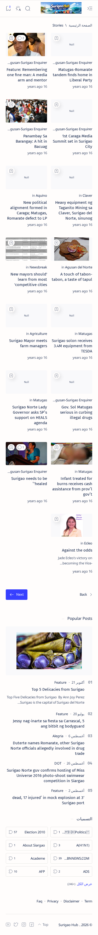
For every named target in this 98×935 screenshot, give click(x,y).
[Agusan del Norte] (78, 267)
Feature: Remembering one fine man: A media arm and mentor (27, 74)
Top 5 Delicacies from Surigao (58, 689)
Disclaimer (71, 901)
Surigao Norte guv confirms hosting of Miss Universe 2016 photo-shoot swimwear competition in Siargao (45, 775)
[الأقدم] (16, 594)
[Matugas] (85, 333)
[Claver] (87, 195)
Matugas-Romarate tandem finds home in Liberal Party (72, 74)
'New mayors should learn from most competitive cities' (28, 279)
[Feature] (60, 682)
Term (88, 901)
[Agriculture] (38, 333)
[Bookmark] (8, 8)
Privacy (53, 901)
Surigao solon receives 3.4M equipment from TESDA (72, 346)
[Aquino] (41, 195)
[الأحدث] (86, 594)
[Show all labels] (79, 883)
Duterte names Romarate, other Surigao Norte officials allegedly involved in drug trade (47, 748)
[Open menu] (89, 8)
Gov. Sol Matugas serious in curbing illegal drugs (76, 412)
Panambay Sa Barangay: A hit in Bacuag (31, 141)
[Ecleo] (88, 543)
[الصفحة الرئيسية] (80, 25)
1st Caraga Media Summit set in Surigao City (72, 141)
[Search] (27, 8)
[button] (21, 38)
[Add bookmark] (56, 38)
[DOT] (57, 763)
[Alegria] (58, 736)
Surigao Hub (69, 924)
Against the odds (77, 550)
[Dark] (17, 8)
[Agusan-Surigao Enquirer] (72, 62)
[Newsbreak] (38, 267)
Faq (39, 901)
